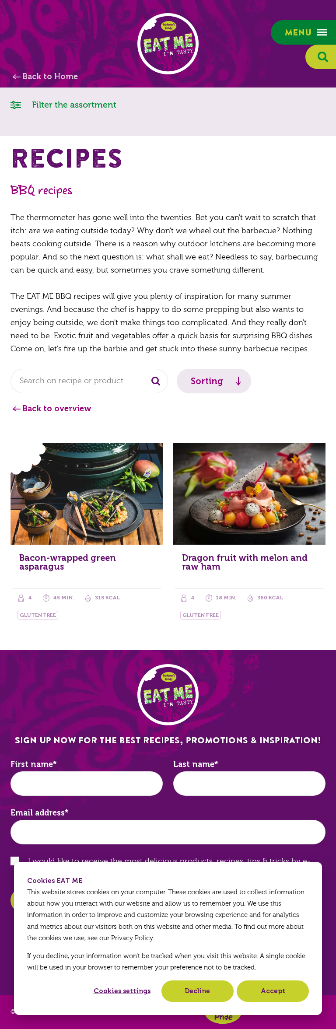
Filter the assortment (73, 105)
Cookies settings (122, 991)
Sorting (207, 381)
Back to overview (56, 408)
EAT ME (168, 43)
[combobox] (89, 381)
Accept (273, 991)
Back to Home (50, 76)
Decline (197, 991)
